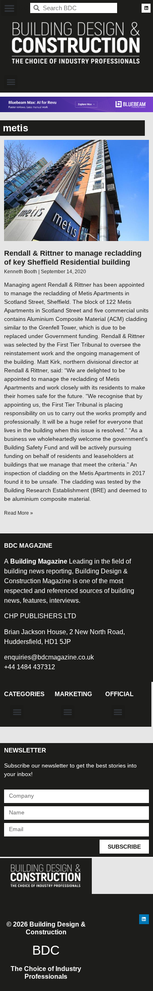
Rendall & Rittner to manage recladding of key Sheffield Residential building (73, 257)
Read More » (18, 513)
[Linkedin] (146, 8)
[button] (9, 8)
